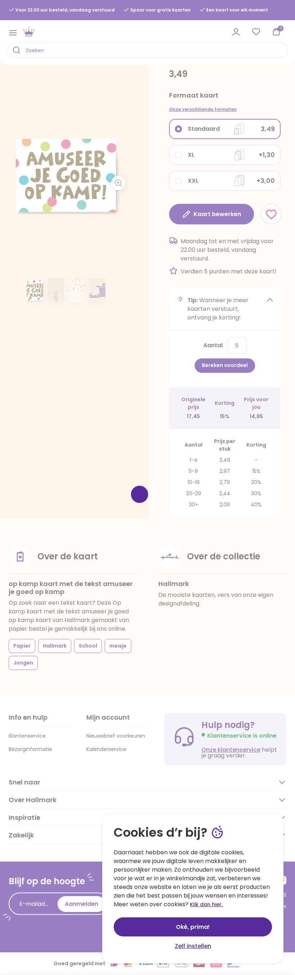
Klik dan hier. (206, 904)
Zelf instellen (193, 946)
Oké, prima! (193, 927)
